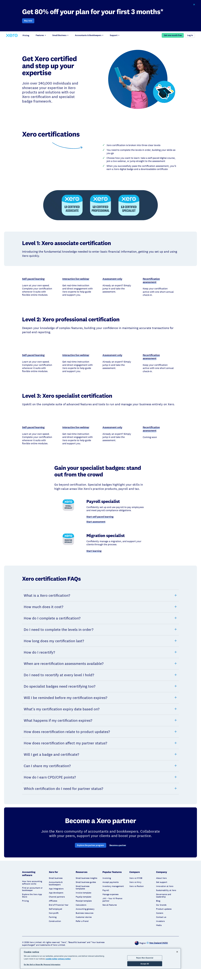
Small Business (59, 35)
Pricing (26, 35)
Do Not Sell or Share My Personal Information (42, 964)
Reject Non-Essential (144, 958)
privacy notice (64, 958)
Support (113, 35)
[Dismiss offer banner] (194, 5)
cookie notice (51, 958)
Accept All (145, 963)
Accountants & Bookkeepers (88, 35)
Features (40, 35)
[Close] (177, 951)
